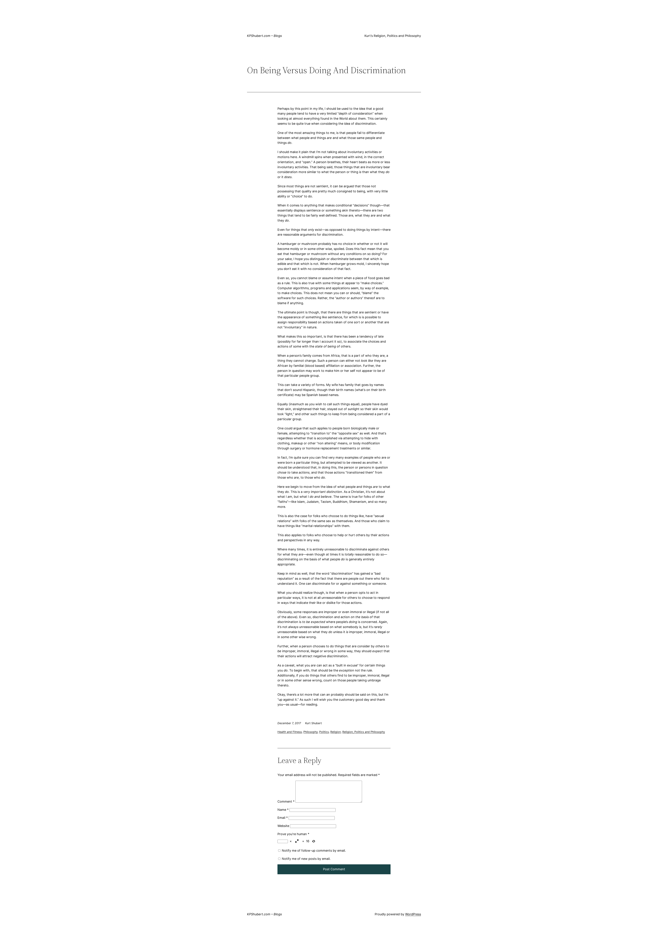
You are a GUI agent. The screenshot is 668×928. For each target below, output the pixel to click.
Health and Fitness (289, 732)
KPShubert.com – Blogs (264, 36)
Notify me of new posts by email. (306, 859)
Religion (335, 732)
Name (283, 809)
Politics (324, 732)
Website (283, 826)
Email (282, 817)
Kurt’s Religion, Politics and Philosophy (392, 36)
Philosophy (310, 732)
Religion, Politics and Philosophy (363, 732)
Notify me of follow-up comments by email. (314, 850)
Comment (286, 801)
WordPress (413, 914)
